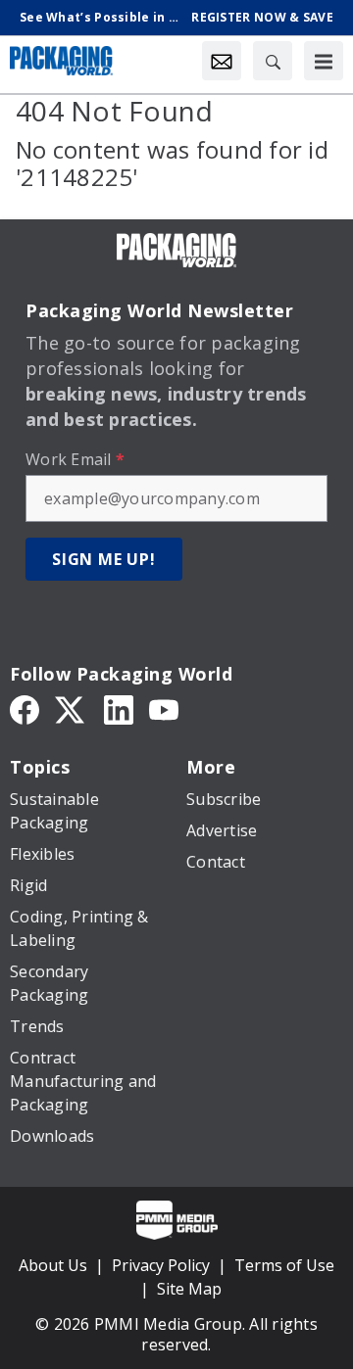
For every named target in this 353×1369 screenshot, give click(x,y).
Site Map (189, 1288)
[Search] (272, 60)
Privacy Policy (161, 1265)
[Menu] (323, 60)
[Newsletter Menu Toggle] (221, 60)
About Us (53, 1265)
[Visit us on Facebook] (24, 709)
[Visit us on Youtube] (163, 709)
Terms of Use (284, 1265)
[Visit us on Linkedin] (118, 709)
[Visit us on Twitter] (71, 709)
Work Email (75, 459)
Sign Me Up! (104, 559)
